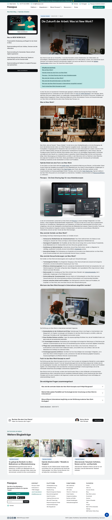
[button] (75, 4)
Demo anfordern (98, 7)
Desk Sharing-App (87, 171)
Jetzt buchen (98, 420)
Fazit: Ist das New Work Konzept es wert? (54, 86)
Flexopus (74, 221)
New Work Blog (11, 12)
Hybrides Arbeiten (23, 12)
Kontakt (18, 493)
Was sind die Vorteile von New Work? (53, 78)
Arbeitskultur (78, 249)
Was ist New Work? (47, 70)
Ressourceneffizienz (99, 173)
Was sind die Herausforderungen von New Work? (56, 81)
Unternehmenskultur (90, 272)
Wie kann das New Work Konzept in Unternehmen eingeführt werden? (62, 83)
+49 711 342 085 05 (37, 492)
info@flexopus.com (36, 494)
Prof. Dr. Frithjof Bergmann (83, 93)
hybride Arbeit (65, 165)
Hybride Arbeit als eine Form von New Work (54, 72)
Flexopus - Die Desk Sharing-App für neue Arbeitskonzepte (59, 75)
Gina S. (61, 16)
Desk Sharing (67, 169)
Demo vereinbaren (23, 31)
